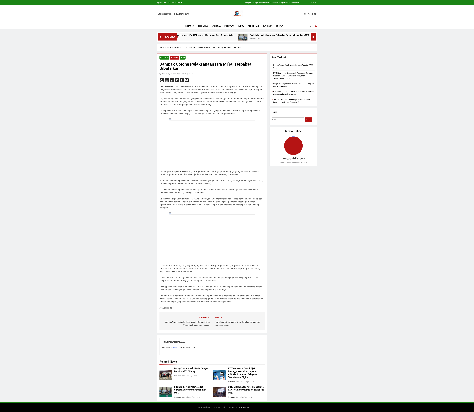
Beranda (189, 26)
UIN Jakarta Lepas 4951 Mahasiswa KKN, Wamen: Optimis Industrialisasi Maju (268, 3)
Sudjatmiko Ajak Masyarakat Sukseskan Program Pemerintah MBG (257, 35)
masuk (175, 347)
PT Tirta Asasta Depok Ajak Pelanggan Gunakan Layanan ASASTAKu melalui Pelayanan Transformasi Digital (293, 76)
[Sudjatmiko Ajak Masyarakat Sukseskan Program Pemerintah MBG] (220, 38)
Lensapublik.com (293, 158)
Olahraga (267, 26)
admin (164, 73)
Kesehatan (203, 26)
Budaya (279, 26)
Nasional (216, 26)
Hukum (241, 26)
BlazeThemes (243, 407)
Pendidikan (253, 26)
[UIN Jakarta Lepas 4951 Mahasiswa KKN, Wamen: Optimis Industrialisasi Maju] (295, 38)
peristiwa (229, 26)
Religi (182, 58)
